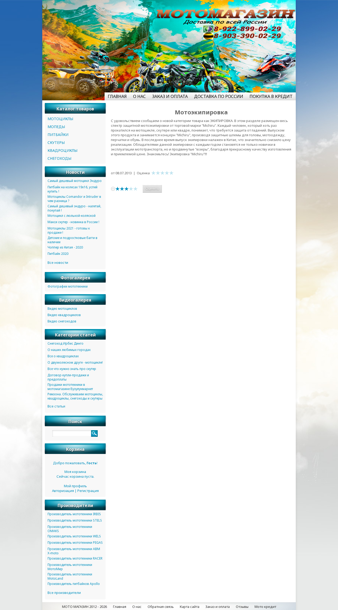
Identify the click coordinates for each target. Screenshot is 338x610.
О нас (137, 606)
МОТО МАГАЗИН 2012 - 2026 (84, 606)
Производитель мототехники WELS (74, 536)
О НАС (139, 96)
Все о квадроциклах (63, 356)
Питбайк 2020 (58, 253)
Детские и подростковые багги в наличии (72, 240)
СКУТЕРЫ (56, 142)
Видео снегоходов (62, 321)
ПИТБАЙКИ (58, 134)
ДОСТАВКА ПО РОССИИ (218, 96)
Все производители (64, 592)
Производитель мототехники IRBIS (74, 514)
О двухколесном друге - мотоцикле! (75, 362)
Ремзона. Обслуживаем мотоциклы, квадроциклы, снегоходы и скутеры (75, 396)
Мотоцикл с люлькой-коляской (72, 215)
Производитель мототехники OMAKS (70, 528)
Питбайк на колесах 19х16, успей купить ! (72, 189)
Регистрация (88, 490)
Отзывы (242, 606)
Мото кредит (265, 606)
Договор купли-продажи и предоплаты (68, 377)
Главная (119, 606)
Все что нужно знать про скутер (72, 369)
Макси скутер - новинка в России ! (73, 222)
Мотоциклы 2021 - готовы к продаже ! (69, 230)
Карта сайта (189, 606)
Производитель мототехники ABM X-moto (74, 551)
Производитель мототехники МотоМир (70, 566)
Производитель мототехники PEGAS (75, 542)
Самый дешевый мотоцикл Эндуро (75, 181)
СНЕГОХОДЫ (59, 158)
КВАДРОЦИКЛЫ (62, 150)
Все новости (58, 262)
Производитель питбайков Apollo (74, 583)
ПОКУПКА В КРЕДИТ (271, 96)
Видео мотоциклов (62, 308)
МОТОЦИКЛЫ (60, 118)
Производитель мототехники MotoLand (70, 576)
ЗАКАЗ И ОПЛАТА (170, 96)
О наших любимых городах (69, 350)
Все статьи (56, 406)
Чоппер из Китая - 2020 (65, 247)
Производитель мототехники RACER (75, 558)
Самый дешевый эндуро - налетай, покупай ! (74, 208)
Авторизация (63, 490)
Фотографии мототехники (68, 286)
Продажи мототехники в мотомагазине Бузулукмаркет (70, 386)
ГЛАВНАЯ (117, 96)
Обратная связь (161, 606)
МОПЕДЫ (56, 126)
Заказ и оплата (217, 606)
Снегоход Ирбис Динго (65, 343)
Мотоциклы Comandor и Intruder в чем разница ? (74, 198)
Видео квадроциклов (64, 315)
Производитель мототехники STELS (75, 520)
